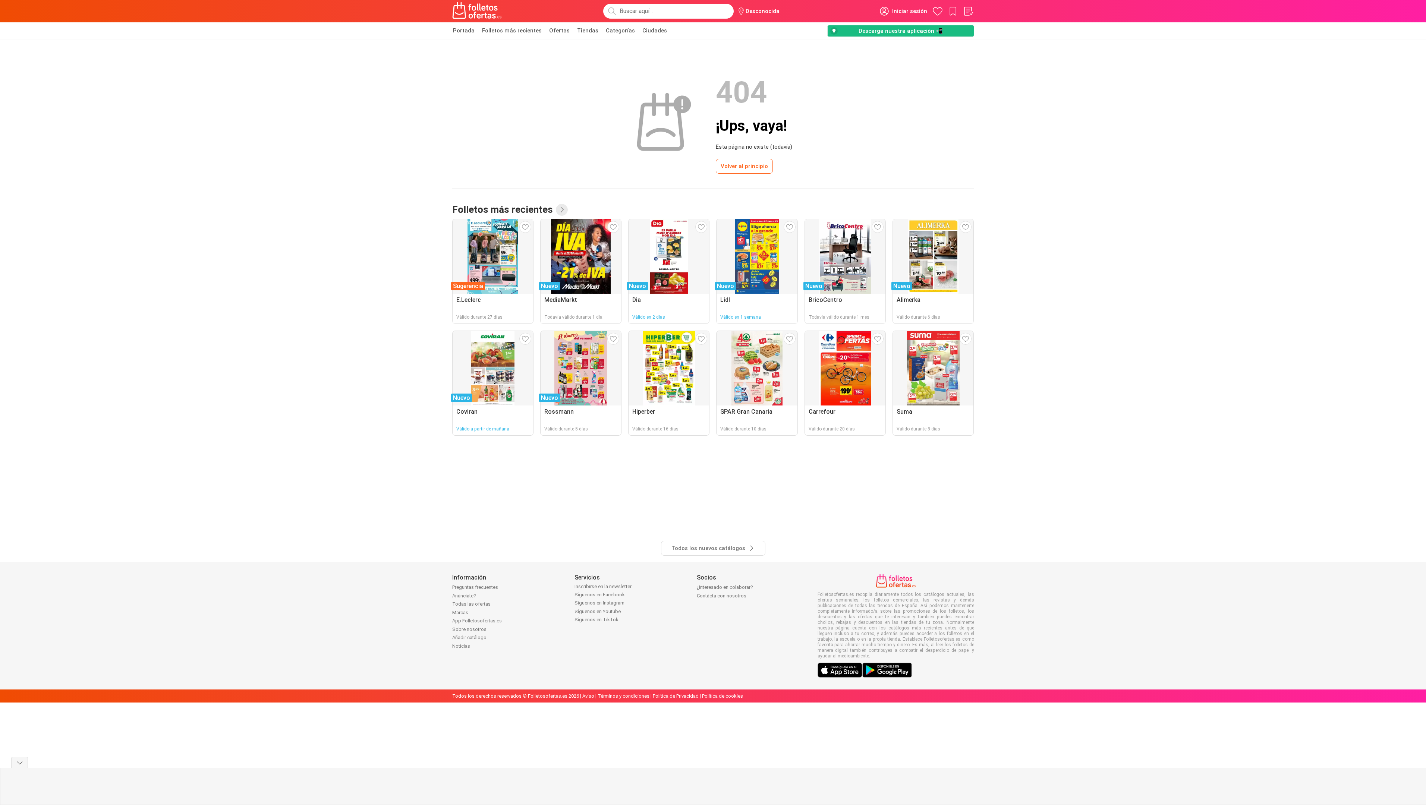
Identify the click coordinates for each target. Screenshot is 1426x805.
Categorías (620, 30)
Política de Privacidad (676, 696)
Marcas (460, 612)
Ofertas (559, 30)
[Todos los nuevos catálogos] (562, 210)
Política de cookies (722, 696)
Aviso (588, 696)
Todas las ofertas (471, 604)
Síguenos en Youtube (598, 611)
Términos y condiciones (623, 696)
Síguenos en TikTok (596, 619)
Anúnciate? (464, 596)
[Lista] (968, 11)
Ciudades (654, 30)
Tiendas (587, 30)
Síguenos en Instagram (599, 603)
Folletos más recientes (512, 30)
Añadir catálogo (469, 637)
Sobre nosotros (469, 629)
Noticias (461, 646)
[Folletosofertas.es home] (477, 11)
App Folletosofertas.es (477, 621)
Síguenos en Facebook (600, 594)
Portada (464, 30)
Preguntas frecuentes (475, 587)
